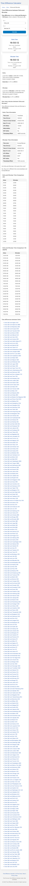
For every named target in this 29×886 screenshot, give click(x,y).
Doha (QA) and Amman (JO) (11, 446)
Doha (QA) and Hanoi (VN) (11, 498)
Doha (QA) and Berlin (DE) (11, 577)
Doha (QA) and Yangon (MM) (11, 463)
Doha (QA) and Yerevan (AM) (11, 388)
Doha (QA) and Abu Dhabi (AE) (12, 492)
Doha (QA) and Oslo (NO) (10, 664)
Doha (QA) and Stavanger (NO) (12, 666)
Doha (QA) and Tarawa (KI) (11, 806)
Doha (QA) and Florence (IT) (11, 637)
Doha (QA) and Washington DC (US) (13, 790)
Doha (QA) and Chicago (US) (11, 773)
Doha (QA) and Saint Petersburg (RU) (13, 688)
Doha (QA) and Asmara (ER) (11, 339)
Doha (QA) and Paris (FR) (10, 568)
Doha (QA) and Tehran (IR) (11, 432)
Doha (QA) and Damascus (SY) (12, 486)
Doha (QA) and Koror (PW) (11, 825)
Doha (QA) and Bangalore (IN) (12, 413)
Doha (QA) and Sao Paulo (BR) (12, 854)
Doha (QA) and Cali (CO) (10, 862)
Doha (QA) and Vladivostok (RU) (12, 693)
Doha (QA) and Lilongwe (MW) (12, 351)
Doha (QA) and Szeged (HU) (11, 620)
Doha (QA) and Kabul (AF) (11, 386)
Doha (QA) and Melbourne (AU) (12, 796)
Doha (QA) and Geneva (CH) (11, 724)
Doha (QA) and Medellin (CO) (11, 864)
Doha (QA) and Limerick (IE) (11, 630)
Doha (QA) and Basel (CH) (11, 719)
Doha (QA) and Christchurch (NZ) (12, 817)
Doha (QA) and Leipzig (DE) (11, 597)
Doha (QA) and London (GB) (11, 750)
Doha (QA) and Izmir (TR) (10, 734)
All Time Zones (19, 873)
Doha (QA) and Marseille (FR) (11, 560)
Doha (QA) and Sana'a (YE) (11, 502)
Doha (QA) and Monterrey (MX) (12, 767)
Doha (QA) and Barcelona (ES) (12, 699)
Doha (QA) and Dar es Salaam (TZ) (13, 374)
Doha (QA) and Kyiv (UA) (10, 736)
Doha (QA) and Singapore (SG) (12, 479)
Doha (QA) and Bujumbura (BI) (12, 326)
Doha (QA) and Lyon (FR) (10, 558)
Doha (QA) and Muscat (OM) (11, 467)
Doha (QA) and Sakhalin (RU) (11, 690)
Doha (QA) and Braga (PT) (11, 680)
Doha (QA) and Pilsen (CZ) (11, 533)
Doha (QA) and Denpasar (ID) (11, 426)
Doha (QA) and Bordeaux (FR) (12, 554)
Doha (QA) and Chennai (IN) (11, 415)
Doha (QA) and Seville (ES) (11, 707)
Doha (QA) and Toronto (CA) (11, 761)
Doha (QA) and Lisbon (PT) (11, 682)
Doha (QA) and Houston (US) (11, 777)
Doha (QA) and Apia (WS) (10, 829)
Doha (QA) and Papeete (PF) (11, 839)
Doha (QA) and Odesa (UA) (11, 738)
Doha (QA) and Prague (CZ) (11, 535)
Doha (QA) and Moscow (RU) (11, 686)
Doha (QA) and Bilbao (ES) (11, 701)
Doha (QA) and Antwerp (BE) (11, 515)
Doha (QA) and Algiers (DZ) (11, 322)
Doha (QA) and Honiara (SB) (11, 831)
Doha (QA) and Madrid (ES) (11, 703)
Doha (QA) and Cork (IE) (10, 624)
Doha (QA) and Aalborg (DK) (11, 537)
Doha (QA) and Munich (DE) (11, 599)
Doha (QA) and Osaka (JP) (11, 442)
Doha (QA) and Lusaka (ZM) (11, 380)
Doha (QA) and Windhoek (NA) (12, 362)
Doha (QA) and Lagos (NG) (11, 364)
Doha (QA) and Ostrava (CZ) (11, 531)
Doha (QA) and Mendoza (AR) (12, 846)
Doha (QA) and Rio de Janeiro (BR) (13, 850)
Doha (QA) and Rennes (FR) (11, 570)
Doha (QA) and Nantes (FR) (11, 564)
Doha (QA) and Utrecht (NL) (11, 659)
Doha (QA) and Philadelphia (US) (12, 784)
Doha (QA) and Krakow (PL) (11, 672)
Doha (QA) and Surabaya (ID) (11, 430)
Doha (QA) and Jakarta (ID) (11, 428)
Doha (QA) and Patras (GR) (11, 610)
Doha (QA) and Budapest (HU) (12, 614)
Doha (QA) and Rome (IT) (10, 647)
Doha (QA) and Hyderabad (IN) (12, 417)
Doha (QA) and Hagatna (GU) (11, 804)
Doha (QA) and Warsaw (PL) (11, 676)
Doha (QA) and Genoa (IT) (11, 639)
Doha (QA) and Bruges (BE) (11, 517)
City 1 (4, 20)
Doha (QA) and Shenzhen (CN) (12, 407)
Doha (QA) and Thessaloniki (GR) (12, 612)
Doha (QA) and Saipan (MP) (11, 823)
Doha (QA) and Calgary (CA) (11, 755)
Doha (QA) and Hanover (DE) (11, 595)
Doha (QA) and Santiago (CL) (11, 856)
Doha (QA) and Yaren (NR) (11, 821)
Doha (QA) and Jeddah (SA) (11, 475)
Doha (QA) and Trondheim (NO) (12, 668)
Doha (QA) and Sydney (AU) (11, 800)
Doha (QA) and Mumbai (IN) (11, 422)
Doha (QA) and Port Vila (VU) (11, 837)
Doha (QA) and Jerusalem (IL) (11, 436)
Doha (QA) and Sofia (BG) (11, 527)
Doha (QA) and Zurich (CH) (11, 728)
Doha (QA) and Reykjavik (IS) (11, 622)
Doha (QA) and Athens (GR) (11, 606)
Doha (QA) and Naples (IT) (11, 643)
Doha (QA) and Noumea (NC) (11, 812)
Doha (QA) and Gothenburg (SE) (12, 711)
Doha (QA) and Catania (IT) (11, 635)
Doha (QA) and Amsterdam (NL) (12, 653)
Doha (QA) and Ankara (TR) (11, 730)
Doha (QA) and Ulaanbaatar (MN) (12, 461)
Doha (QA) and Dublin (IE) (11, 626)
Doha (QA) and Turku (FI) (10, 552)
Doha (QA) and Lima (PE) (10, 866)
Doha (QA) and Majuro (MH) (11, 808)
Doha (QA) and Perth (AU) (11, 798)
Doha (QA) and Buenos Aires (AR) (12, 841)
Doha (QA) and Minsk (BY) (11, 525)
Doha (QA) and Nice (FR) (10, 566)
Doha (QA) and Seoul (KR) (11, 482)
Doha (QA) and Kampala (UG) (11, 378)
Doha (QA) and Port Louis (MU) (12, 353)
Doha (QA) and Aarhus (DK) (11, 539)
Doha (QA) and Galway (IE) (11, 628)
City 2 (4, 25)
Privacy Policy (14, 875)
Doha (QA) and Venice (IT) (11, 651)
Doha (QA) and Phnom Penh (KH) (12, 399)
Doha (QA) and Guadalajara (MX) (12, 763)
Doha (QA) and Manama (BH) (11, 393)
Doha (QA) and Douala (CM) (11, 328)
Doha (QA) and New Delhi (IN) (12, 424)
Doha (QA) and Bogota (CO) (11, 860)
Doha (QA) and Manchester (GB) (12, 752)
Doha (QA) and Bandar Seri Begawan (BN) (15, 397)
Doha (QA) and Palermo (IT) (11, 645)
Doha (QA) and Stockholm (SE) (12, 715)
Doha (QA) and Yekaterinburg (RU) (13, 697)
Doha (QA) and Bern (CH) (10, 721)
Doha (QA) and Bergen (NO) (11, 661)
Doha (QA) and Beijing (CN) (11, 401)
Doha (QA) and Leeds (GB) (11, 746)
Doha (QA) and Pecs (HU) (10, 618)
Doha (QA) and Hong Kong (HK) (12, 411)
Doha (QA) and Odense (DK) (11, 544)
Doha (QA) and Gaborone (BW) (12, 324)
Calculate (14, 32)
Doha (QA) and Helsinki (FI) (11, 546)
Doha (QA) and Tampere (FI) (11, 550)
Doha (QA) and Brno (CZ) (10, 529)
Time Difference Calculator (11, 3)
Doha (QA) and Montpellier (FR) (12, 562)
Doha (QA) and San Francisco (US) (13, 786)
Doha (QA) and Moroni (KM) (11, 333)
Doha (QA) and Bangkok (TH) (11, 490)
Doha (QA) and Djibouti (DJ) (11, 335)
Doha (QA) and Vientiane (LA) (12, 455)
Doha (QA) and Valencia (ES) (11, 709)
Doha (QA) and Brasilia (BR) (11, 848)
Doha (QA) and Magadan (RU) (12, 695)
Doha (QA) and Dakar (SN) (11, 366)
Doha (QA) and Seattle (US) (11, 788)
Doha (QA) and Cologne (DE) (11, 581)
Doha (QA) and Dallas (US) (11, 775)
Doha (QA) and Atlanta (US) (11, 769)
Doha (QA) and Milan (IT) (10, 641)
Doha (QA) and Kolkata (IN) (11, 419)
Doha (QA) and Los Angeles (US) (12, 779)
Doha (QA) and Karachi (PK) (11, 469)
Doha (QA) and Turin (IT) (10, 649)
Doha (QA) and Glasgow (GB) (11, 744)
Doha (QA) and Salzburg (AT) (11, 510)
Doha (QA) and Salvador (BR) (11, 852)
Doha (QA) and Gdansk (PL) (11, 670)
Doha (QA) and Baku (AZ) (10, 391)
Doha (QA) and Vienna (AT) (11, 513)
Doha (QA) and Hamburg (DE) (12, 593)
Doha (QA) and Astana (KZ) (11, 451)
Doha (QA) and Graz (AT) (10, 504)
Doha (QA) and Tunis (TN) (11, 376)
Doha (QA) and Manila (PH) (11, 473)
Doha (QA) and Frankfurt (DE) (12, 591)
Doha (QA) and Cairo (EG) (11, 337)
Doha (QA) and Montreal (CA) (11, 757)
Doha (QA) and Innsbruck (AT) (12, 506)
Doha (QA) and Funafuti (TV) (11, 835)
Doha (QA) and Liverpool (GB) (12, 748)
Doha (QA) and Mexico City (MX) (12, 765)
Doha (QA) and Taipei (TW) (11, 488)
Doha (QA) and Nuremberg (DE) (12, 602)
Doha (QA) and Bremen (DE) (11, 579)
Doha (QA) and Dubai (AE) (11, 494)
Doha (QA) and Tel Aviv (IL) (11, 438)
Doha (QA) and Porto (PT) (11, 684)
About (24, 873)
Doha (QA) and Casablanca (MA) (12, 355)
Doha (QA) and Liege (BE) (11, 523)
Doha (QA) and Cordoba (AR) (11, 843)
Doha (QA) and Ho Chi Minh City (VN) (14, 500)
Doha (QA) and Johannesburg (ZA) (13, 370)
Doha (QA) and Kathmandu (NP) (12, 465)
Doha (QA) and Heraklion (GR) (12, 608)
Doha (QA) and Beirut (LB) (11, 457)
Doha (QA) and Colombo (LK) (11, 484)
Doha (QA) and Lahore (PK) (11, 471)
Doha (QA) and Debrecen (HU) (12, 616)
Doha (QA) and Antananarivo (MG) (13, 349)
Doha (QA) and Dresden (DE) (11, 585)
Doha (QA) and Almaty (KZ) (11, 448)
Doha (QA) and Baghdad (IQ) (11, 434)
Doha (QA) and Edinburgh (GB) (12, 742)
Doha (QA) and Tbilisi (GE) (11, 409)
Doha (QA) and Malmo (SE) (11, 713)
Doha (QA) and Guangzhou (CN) (12, 403)
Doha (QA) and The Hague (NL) (12, 657)
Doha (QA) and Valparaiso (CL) (12, 858)
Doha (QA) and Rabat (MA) (11, 357)
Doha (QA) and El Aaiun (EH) (11, 384)
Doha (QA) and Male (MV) (11, 459)
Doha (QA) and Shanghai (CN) (12, 405)
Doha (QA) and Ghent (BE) (11, 521)
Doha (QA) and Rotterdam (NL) (12, 655)
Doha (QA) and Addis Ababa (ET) (12, 341)
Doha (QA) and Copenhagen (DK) (12, 542)
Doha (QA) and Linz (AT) (10, 508)
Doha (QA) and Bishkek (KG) (11, 453)
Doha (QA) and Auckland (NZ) (12, 815)
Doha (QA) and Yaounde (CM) (12, 331)
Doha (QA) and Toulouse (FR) (11, 575)
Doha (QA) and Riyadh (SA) (11, 477)
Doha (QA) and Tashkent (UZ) (11, 496)
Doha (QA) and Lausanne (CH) (12, 726)
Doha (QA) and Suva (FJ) (10, 802)
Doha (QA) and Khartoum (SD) (12, 372)
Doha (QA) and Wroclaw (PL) (11, 678)
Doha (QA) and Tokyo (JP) (11, 444)
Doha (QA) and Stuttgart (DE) (12, 604)
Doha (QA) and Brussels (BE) (11, 519)
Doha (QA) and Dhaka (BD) (11, 395)
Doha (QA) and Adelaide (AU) (11, 792)
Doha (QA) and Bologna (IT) (11, 633)
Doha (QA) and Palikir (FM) (11, 810)
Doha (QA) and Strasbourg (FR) (12, 573)
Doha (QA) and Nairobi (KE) (11, 345)
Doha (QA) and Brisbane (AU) (11, 794)
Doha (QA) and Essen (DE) (11, 589)
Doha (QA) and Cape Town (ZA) (12, 368)
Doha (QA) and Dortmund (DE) (12, 583)
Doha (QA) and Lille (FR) (10, 556)
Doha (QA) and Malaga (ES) (11, 705)
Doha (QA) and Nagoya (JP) (11, 440)
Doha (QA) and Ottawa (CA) (11, 759)
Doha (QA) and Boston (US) (11, 771)
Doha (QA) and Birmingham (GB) (12, 740)
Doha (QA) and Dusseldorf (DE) (12, 587)
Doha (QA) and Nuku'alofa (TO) (12, 833)
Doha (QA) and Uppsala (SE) (11, 717)
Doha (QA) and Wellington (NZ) (12, 819)
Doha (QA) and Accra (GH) (11, 343)
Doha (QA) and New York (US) (12, 781)
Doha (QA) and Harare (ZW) (11, 382)
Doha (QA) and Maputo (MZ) (11, 360)
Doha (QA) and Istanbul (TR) (11, 732)
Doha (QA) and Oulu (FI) (10, 548)
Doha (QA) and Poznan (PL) (11, 674)
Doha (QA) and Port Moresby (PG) (13, 827)
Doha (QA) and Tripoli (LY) (11, 347)
